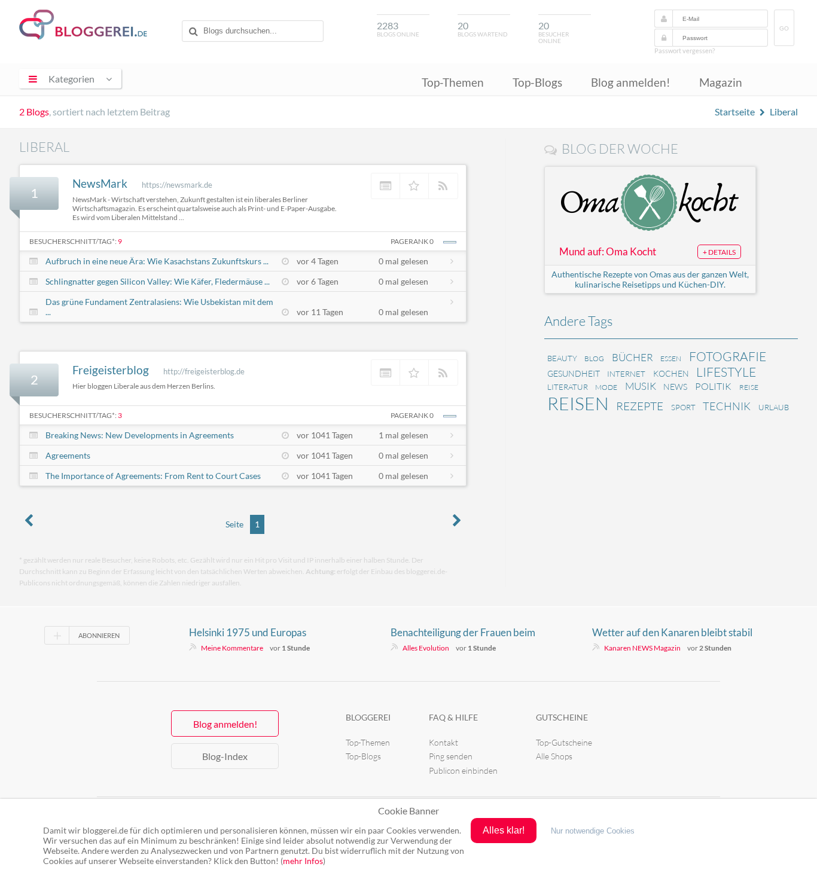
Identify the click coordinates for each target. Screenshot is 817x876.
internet (626, 374)
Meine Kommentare (232, 647)
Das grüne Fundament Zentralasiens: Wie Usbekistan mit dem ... (159, 307)
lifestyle (726, 372)
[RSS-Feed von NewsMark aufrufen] (443, 186)
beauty (562, 358)
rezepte (639, 406)
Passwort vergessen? (684, 50)
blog (594, 358)
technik (727, 406)
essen (670, 358)
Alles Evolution (426, 647)
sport (683, 407)
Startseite (735, 111)
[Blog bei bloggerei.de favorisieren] (414, 186)
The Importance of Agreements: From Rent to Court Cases (153, 476)
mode (606, 387)
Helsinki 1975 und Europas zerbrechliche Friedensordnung (258, 632)
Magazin (720, 82)
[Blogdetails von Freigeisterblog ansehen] (385, 372)
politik (713, 386)
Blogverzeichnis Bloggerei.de (83, 24)
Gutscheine (562, 717)
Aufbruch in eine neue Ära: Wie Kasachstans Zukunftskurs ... (157, 261)
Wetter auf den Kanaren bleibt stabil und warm (672, 632)
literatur (567, 387)
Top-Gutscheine (564, 742)
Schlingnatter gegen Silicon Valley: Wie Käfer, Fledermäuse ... (157, 281)
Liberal (784, 111)
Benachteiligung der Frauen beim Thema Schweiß (463, 632)
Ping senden (450, 756)
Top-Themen (453, 82)
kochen (671, 373)
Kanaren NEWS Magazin (642, 647)
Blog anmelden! (630, 82)
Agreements (67, 455)
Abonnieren (99, 635)
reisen (578, 403)
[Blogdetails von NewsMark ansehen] (385, 186)
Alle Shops (554, 756)
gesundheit (573, 373)
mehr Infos (303, 861)
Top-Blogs (537, 82)
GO (784, 28)
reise (748, 387)
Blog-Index (225, 756)
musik (640, 386)
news (675, 386)
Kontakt (443, 742)
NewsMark (99, 183)
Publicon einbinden (463, 770)
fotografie (727, 356)
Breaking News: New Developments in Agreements (139, 435)
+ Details (719, 252)
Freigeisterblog (110, 370)
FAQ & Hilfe (453, 717)
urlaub (773, 407)
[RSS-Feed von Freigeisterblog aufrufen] (443, 372)
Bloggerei (368, 717)
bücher (632, 357)
